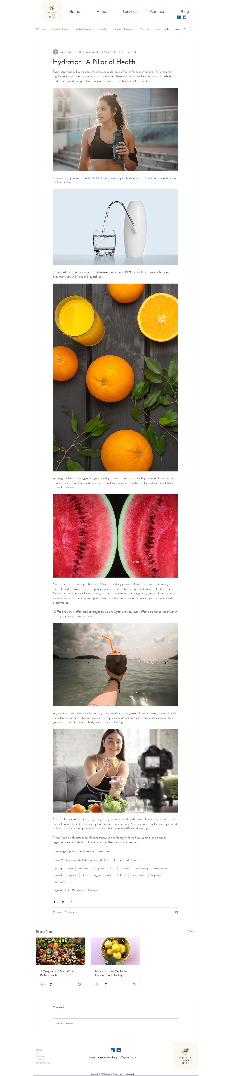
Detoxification (83, 29)
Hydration (103, 29)
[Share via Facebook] (54, 901)
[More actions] (176, 52)
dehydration (156, 875)
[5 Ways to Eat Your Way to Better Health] (60, 951)
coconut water (61, 881)
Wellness (40, 29)
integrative (99, 868)
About (39, 1053)
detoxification (138, 875)
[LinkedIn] (179, 17)
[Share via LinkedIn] (62, 901)
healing (58, 868)
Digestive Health (60, 29)
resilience (83, 868)
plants (112, 868)
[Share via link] (71, 901)
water (109, 875)
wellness (125, 868)
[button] (190, 28)
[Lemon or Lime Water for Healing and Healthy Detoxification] (115, 951)
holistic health (160, 868)
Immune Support (124, 29)
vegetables (72, 875)
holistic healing (141, 868)
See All (191, 931)
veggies (97, 875)
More (178, 29)
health (70, 868)
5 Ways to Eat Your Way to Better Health (58, 973)
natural (58, 875)
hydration (121, 875)
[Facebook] (184, 17)
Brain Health (162, 29)
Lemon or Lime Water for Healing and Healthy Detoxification (111, 973)
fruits (85, 875)
